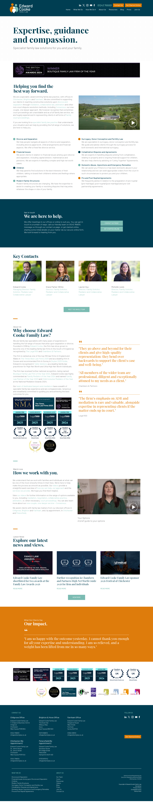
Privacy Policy (137, 787)
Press (129, 9)
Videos (58, 783)
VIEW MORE (77, 597)
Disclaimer (138, 786)
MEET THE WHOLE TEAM (76, 309)
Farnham (39, 99)
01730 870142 (43, 759)
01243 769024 (15, 759)
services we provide (21, 490)
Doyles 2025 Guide (59, 361)
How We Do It (91, 9)
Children (20, 168)
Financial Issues (23, 152)
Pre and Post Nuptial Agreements (96, 178)
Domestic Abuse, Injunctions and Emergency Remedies (106, 165)
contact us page (53, 227)
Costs (58, 779)
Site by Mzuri (137, 791)
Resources (113, 9)
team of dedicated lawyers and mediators (35, 386)
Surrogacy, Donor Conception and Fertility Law (102, 139)
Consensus (61, 107)
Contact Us (118, 5)
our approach (58, 488)
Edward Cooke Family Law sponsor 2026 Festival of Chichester (119, 579)
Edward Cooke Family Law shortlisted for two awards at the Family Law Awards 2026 (31, 581)
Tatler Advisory (40, 364)
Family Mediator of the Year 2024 (41, 376)
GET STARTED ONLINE (111, 229)
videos (55, 485)
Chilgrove (17, 510)
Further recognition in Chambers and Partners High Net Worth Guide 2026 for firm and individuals (76, 581)
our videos (21, 495)
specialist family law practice (45, 122)
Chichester (18, 99)
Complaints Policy (136, 789)
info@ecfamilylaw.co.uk (18, 735)
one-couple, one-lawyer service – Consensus (46, 503)
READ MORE (18, 588)
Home (68, 9)
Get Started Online (133, 5)
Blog (122, 9)
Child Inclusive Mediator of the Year (57, 379)
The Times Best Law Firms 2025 (35, 358)
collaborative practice (57, 498)
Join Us (137, 9)
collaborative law (47, 104)
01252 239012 (71, 733)
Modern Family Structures (28, 181)
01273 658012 (43, 733)
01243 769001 (105, 5)
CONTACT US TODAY (112, 223)
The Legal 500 (32, 351)
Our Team (59, 777)
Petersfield (21, 513)
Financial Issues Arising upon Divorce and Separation (29, 779)
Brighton (27, 99)
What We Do (78, 9)
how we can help (44, 488)
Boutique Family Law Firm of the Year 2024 (31, 373)
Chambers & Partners (51, 351)
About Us (102, 9)
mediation (34, 104)
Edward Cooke (36, 346)
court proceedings (49, 500)
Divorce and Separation (26, 139)
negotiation (42, 498)
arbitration (59, 104)
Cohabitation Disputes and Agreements (99, 152)
